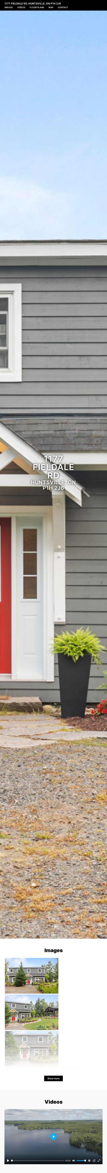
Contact (63, 7)
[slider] (37, 1160)
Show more (53, 1078)
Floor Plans (37, 7)
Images (8, 7)
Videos (21, 7)
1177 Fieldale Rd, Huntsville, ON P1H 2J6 (32, 3)
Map (51, 7)
